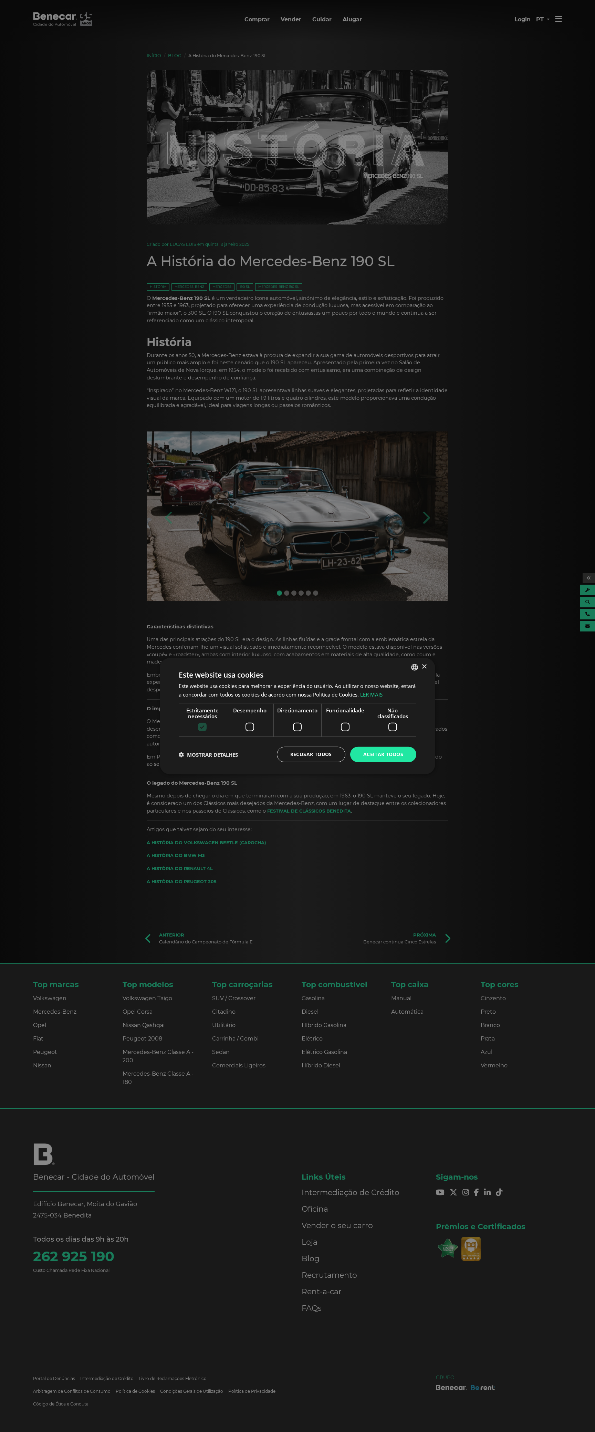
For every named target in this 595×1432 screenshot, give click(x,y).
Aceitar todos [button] (383, 754)
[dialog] (297, 716)
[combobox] (414, 666)
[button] (208, 754)
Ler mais (371, 694)
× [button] (424, 666)
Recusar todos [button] (311, 754)
